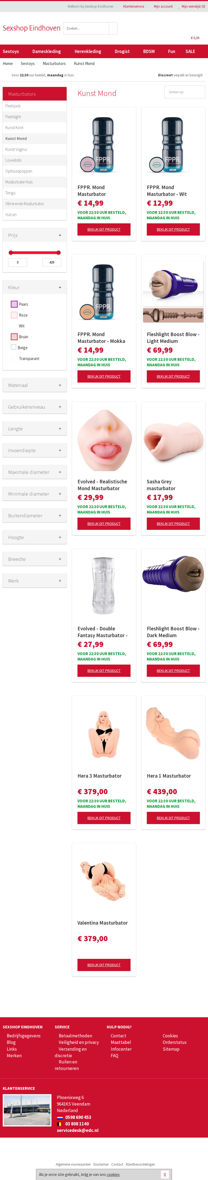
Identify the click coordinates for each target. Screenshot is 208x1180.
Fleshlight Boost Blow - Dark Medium (173, 631)
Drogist (122, 51)
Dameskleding (46, 51)
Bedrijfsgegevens (24, 1036)
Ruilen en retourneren (67, 1065)
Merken (14, 1056)
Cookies (170, 1036)
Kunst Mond (16, 138)
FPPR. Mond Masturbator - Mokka (101, 337)
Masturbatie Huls (18, 181)
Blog (11, 1042)
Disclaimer (101, 1164)
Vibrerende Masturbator (24, 203)
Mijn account (163, 6)
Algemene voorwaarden (73, 1164)
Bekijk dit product (104, 229)
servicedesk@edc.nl (78, 1130)
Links (12, 1049)
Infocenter (121, 1049)
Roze (23, 315)
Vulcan (11, 214)
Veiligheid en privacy (79, 1042)
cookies (113, 1174)
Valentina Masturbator (102, 922)
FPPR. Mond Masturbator (91, 190)
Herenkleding (88, 51)
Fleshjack (13, 105)
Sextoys (11, 51)
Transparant (29, 358)
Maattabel (121, 1042)
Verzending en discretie (71, 1052)
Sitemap (171, 1049)
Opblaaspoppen (18, 171)
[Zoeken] (113, 28)
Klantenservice (133, 6)
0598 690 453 (77, 1117)
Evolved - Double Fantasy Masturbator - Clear (102, 632)
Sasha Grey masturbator (161, 485)
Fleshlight (13, 116)
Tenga (10, 192)
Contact (118, 1036)
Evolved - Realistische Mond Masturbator (102, 485)
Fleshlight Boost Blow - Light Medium (173, 337)
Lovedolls (13, 160)
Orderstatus (175, 1042)
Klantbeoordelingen (140, 1164)
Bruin (23, 336)
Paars (23, 304)
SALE (190, 51)
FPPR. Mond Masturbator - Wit (167, 190)
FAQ (114, 1056)
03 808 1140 (76, 1124)
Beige (23, 347)
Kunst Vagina (16, 149)
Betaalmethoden (75, 1036)
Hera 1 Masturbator (169, 775)
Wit (22, 325)
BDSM (149, 51)
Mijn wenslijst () (193, 6)
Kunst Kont (14, 127)
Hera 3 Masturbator (99, 775)
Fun (171, 51)
